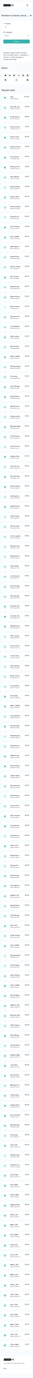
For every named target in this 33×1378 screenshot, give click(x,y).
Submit (16, 41)
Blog (4, 1368)
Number (8, 23)
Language (8, 32)
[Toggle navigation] (27, 5)
